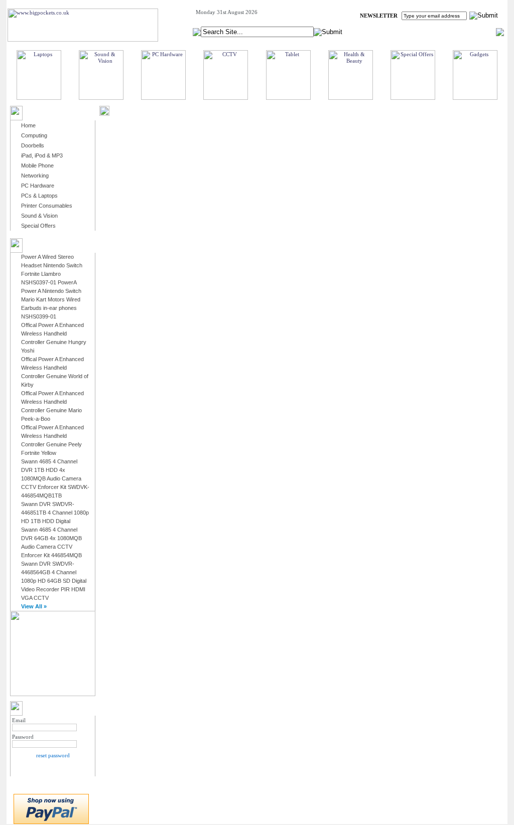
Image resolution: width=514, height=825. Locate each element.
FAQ (445, 32)
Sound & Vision (39, 216)
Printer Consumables (46, 206)
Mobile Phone (37, 165)
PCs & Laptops (39, 196)
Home (28, 125)
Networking (35, 176)
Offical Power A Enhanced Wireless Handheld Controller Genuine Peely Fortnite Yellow (52, 440)
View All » (34, 606)
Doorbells (32, 145)
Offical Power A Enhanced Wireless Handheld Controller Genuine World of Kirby (54, 372)
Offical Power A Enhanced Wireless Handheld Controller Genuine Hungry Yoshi (53, 338)
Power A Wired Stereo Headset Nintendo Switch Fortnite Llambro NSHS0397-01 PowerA (51, 269)
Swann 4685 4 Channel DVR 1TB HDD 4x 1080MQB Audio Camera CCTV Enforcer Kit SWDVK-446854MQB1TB (55, 478)
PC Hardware (37, 186)
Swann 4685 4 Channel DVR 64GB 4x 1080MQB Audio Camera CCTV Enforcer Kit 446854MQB (51, 542)
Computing (34, 135)
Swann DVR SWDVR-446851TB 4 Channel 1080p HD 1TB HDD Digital (55, 512)
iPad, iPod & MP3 (42, 155)
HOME (374, 32)
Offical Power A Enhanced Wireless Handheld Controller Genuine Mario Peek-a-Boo (52, 406)
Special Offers (38, 226)
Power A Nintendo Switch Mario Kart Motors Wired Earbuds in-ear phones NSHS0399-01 (51, 303)
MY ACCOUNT (412, 32)
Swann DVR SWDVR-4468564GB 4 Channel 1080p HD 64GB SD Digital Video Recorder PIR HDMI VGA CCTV (53, 581)
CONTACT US (478, 32)
